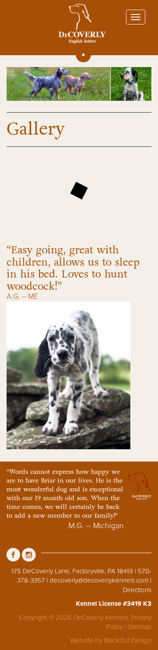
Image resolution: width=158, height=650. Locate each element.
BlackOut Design (127, 640)
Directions (137, 590)
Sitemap (139, 627)
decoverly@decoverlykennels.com (99, 580)
